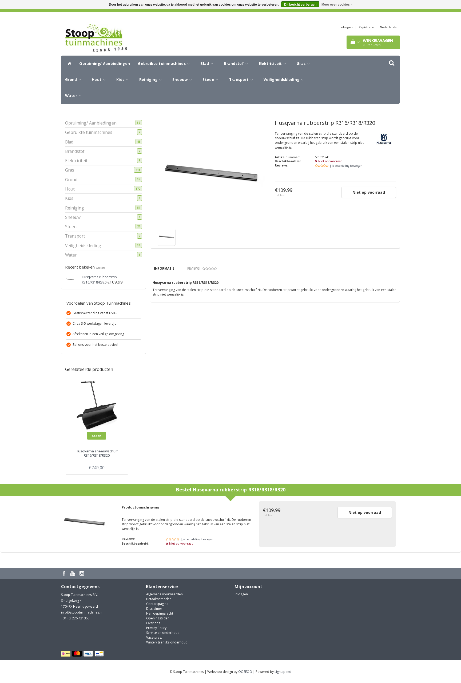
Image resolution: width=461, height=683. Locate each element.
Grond (71, 79)
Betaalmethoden (159, 599)
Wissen (100, 267)
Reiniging (149, 79)
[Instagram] (82, 573)
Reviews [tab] (193, 268)
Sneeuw (180, 79)
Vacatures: (154, 637)
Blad (205, 63)
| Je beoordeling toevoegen (346, 166)
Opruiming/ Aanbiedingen (104, 63)
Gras (302, 63)
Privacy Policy (156, 628)
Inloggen (346, 27)
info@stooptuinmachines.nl (81, 612)
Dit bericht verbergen (300, 4)
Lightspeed (283, 671)
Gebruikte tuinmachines (162, 63)
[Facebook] (64, 573)
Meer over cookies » (336, 4)
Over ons (153, 623)
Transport (239, 79)
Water (71, 95)
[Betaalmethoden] (83, 653)
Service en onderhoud (163, 632)
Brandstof (234, 63)
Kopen (96, 436)
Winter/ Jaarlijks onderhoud (167, 642)
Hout (97, 79)
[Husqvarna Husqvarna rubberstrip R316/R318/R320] (69, 279)
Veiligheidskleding (282, 79)
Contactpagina (157, 603)
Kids (121, 79)
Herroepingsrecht (159, 613)
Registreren (367, 27)
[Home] (68, 64)
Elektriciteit (271, 63)
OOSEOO (245, 671)
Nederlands (388, 27)
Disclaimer (154, 608)
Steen (208, 79)
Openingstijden (157, 618)
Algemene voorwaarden (164, 594)
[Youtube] (73, 573)
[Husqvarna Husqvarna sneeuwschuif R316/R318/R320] (96, 405)
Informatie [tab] (164, 268)
